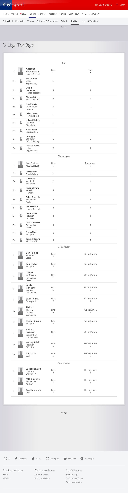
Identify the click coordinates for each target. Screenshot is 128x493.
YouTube (72, 459)
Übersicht (19, 21)
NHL (84, 14)
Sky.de (5, 474)
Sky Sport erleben (103, 5)
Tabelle (64, 21)
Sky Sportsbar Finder (74, 478)
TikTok (38, 459)
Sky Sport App (71, 474)
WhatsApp (89, 459)
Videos (14, 14)
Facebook (23, 459)
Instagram (54, 459)
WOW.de (6, 478)
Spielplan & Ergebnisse (47, 21)
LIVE (24, 14)
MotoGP (53, 14)
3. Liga (6, 21)
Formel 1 (42, 14)
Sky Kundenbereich (74, 482)
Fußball (32, 14)
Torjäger (75, 21)
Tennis (63, 14)
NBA (77, 14)
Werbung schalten (42, 478)
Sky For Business (41, 474)
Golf (71, 14)
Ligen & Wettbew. (90, 21)
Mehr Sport (94, 14)
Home (6, 14)
